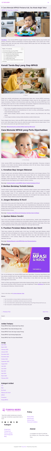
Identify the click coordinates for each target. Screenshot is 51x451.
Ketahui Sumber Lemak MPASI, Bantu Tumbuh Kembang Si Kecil (23, 183)
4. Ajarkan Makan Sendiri (10, 58)
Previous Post (5, 311)
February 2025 (4, 349)
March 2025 (4, 347)
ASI (2, 385)
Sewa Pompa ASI (8, 434)
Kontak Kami (7, 429)
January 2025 (4, 351)
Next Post (46, 311)
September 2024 (5, 361)
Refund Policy (30, 418)
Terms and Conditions (32, 422)
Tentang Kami (7, 431)
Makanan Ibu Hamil (5, 392)
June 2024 (3, 368)
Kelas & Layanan (8, 432)
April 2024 (3, 373)
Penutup (5, 61)
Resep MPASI (4, 399)
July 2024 (3, 366)
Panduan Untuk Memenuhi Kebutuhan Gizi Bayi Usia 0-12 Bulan (23, 213)
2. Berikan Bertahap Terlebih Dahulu (12, 55)
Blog (5, 436)
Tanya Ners (24, 446)
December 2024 (5, 354)
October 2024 (4, 359)
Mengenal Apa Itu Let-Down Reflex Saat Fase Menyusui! (21, 126)
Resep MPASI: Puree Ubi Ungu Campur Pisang (12, 331)
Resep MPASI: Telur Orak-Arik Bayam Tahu (11, 328)
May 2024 (3, 371)
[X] (14, 422)
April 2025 (3, 344)
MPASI (3, 10)
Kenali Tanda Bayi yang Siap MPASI (10, 50)
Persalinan (3, 397)
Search (3, 316)
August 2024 (4, 363)
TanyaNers (4, 39)
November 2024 (5, 356)
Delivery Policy (30, 420)
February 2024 (4, 378)
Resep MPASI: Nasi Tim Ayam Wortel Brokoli (12, 337)
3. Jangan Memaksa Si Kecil (10, 56)
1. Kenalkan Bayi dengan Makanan (12, 53)
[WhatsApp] (8, 422)
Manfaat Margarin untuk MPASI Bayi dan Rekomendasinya (21, 241)
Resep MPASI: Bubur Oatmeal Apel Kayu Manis (12, 325)
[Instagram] (2, 422)
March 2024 (4, 375)
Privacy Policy (30, 416)
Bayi (2, 387)
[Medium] (11, 422)
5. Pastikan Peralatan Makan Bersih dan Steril (14, 59)
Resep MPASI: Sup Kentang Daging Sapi (11, 334)
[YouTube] (5, 422)
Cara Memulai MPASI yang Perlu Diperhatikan (12, 52)
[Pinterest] (17, 422)
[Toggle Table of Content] (21, 49)
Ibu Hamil (3, 390)
